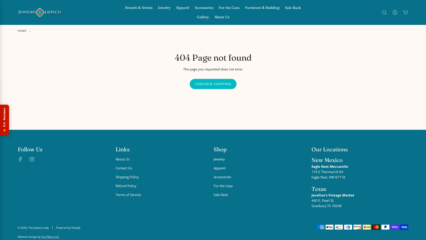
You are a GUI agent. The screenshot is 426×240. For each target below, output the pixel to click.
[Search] (384, 12)
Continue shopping (213, 84)
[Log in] (395, 12)
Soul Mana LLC (50, 237)
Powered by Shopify (68, 228)
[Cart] (405, 12)
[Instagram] (32, 159)
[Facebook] (20, 159)
